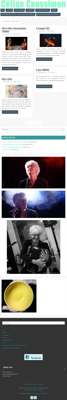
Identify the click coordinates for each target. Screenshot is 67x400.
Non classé (16, 34)
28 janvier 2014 (7, 34)
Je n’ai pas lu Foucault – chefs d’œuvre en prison (14, 345)
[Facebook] (31, 397)
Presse (4, 342)
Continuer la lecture (10, 68)
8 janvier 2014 (41, 31)
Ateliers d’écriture (6, 340)
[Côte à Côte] (16, 91)
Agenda (4, 332)
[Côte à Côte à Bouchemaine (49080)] (16, 43)
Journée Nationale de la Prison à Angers (12, 144)
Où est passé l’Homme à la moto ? (11, 348)
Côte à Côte (7, 79)
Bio (3, 330)
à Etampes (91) (43, 28)
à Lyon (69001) (42, 69)
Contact (39, 384)
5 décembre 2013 (7, 82)
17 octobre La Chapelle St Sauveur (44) (12, 147)
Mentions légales (30, 384)
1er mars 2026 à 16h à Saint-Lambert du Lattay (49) (15, 142)
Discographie (5, 335)
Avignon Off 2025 (6, 149)
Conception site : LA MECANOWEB (33, 390)
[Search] (63, 130)
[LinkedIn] (35, 397)
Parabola (36, 393)
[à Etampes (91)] (50, 40)
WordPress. (43, 393)
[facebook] (33, 359)
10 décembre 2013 (42, 72)
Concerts (4, 337)
